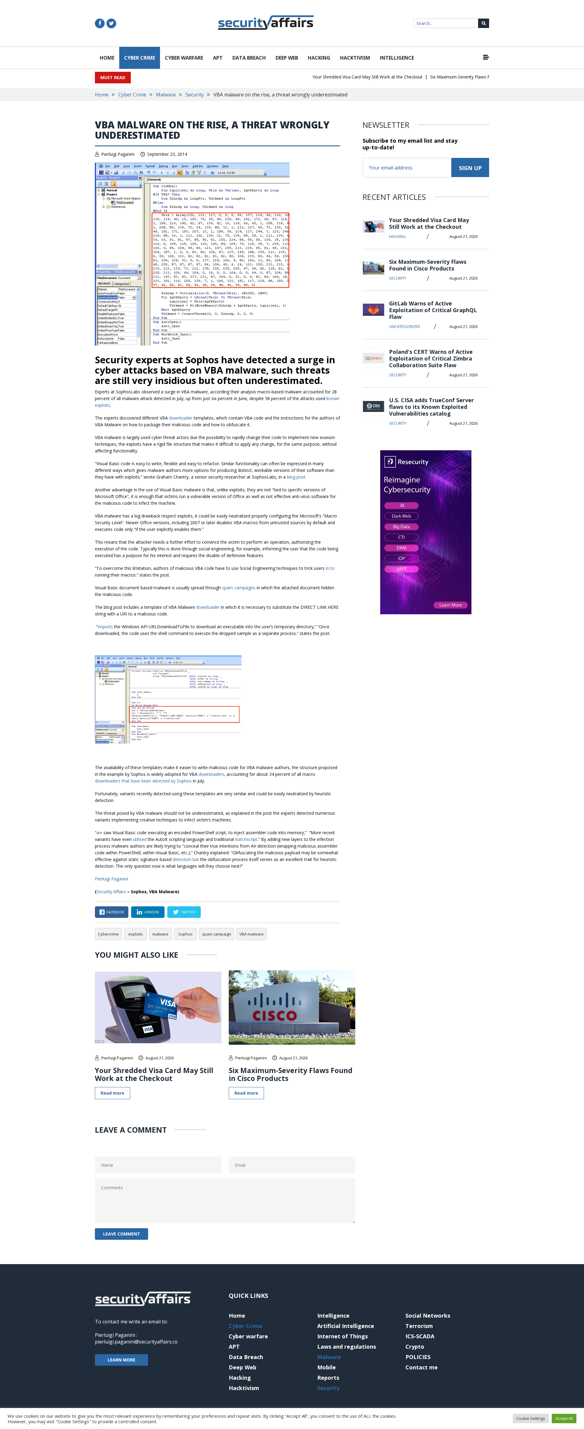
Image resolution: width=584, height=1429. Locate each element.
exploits (135, 934)
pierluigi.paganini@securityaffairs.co (136, 1341)
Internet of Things (342, 1336)
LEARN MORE (121, 1360)
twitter (188, 912)
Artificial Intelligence (345, 1326)
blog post (296, 477)
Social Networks (427, 1315)
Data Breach (249, 57)
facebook (115, 912)
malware (160, 934)
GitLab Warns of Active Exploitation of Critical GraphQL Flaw (433, 310)
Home (107, 57)
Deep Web (287, 57)
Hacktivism (355, 57)
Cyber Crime (139, 57)
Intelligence (397, 57)
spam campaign (216, 934)
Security (195, 94)
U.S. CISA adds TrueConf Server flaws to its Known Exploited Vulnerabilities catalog (431, 406)
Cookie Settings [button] (530, 1418)
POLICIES (417, 1357)
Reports (328, 1377)
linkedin (151, 912)
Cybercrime (108, 934)
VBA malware (251, 934)
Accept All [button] (564, 1418)
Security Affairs (111, 891)
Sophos (185, 934)
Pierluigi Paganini (117, 154)
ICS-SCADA (419, 1336)
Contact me (421, 1367)
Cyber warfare (184, 57)
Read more (112, 1093)
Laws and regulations (346, 1346)
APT (218, 57)
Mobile (326, 1367)
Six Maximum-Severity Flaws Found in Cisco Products (464, 77)
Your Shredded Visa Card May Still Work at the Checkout (350, 77)
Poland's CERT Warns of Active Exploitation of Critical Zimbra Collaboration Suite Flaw (431, 358)
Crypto (414, 1346)
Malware (166, 94)
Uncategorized (404, 326)
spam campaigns (238, 588)
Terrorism (419, 1326)
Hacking (319, 57)
